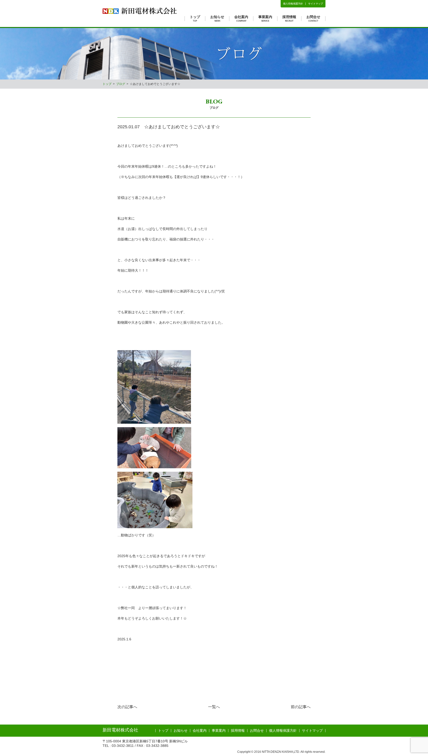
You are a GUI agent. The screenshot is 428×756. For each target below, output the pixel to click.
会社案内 (241, 18)
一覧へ (214, 707)
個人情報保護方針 (293, 3)
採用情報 (289, 18)
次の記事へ (127, 707)
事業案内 (265, 18)
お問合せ (313, 18)
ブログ (120, 84)
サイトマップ (315, 3)
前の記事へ (301, 707)
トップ (195, 18)
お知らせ (217, 18)
